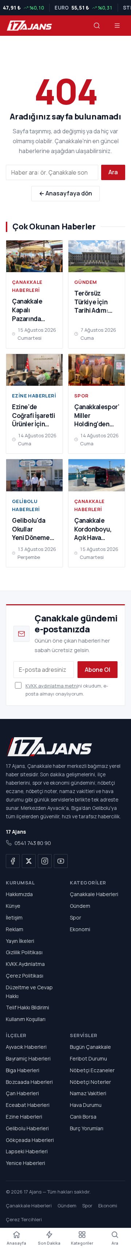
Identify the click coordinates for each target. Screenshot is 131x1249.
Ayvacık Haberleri (26, 1046)
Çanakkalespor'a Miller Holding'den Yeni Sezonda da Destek (98, 424)
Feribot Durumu (88, 1058)
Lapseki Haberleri (27, 1151)
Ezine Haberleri (34, 395)
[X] (29, 861)
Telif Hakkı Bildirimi (27, 1007)
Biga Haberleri (22, 1069)
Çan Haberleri (22, 1093)
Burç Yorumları (86, 1127)
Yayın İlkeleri (20, 940)
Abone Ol (97, 670)
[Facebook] (13, 861)
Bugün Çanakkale (90, 1046)
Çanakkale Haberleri (27, 286)
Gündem (85, 282)
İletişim (14, 917)
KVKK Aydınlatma (25, 963)
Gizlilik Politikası (24, 952)
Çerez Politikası (24, 975)
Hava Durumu (86, 1104)
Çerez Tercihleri (24, 1219)
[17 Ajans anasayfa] (29, 25)
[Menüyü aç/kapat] (117, 26)
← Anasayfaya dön (65, 193)
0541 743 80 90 (33, 842)
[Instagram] (45, 861)
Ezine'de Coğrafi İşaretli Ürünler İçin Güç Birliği (33, 420)
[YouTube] (61, 861)
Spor (81, 395)
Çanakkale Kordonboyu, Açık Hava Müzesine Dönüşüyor (93, 537)
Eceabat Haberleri (27, 1104)
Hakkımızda (19, 894)
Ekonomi (80, 928)
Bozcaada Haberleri (29, 1081)
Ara (113, 172)
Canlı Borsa (83, 1116)
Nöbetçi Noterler (90, 1081)
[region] (65, 7)
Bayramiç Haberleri (28, 1058)
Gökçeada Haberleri (30, 1139)
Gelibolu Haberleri (26, 505)
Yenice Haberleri (25, 1162)
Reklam (14, 928)
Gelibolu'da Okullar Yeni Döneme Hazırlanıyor (31, 533)
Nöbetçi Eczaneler (92, 1069)
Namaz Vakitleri (88, 1093)
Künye (13, 905)
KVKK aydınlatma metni (51, 685)
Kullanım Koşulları (25, 1019)
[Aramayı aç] (97, 26)
